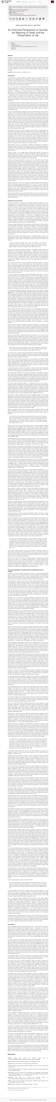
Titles (20, 1100)
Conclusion (13, 47)
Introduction (13, 44)
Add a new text (43, 1100)
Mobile (37, 1100)
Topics (27, 1100)
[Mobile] (28, 1)
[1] (20, 77)
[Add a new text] (34, 1)
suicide (22, 11)
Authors (23, 1100)
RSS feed (16, 1100)
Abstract (12, 43)
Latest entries (33, 1100)
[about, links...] (22, 1)
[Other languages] (24, 1)
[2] (15, 112)
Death (14, 11)
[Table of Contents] (18, 1)
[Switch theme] (36, 1)
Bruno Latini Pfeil (17, 9)
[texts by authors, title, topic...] (20, 1)
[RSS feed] (30, 1)
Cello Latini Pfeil (24, 9)
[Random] (32, 1)
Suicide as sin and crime (15, 45)
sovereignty (18, 11)
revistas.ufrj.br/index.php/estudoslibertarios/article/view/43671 (23, 15)
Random (11, 1100)
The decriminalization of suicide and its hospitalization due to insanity (24, 46)
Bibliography (13, 49)
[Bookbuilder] (26, 1)
